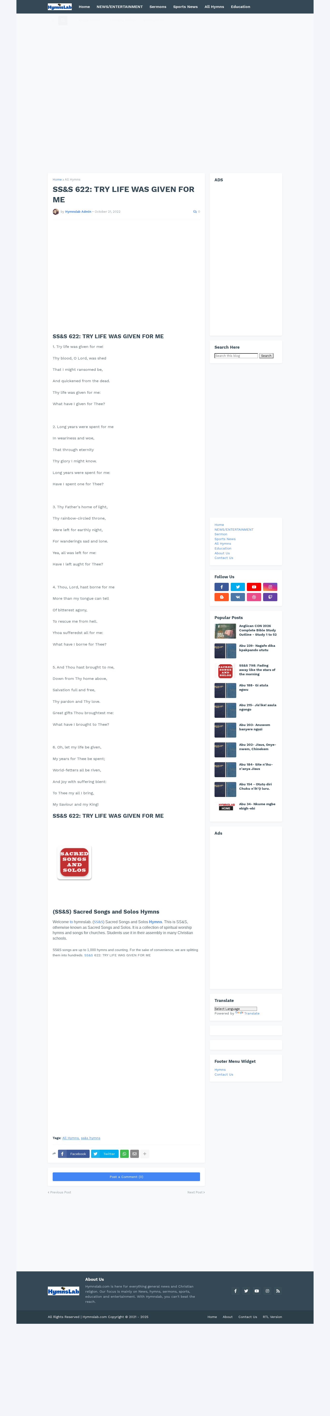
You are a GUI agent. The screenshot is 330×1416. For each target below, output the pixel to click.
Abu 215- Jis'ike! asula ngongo (257, 707)
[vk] (238, 597)
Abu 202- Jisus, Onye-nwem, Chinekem (257, 747)
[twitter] (238, 587)
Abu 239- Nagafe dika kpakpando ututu (257, 648)
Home (57, 179)
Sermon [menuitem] (221, 534)
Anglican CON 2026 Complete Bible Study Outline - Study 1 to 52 (258, 630)
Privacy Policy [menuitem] (123, 20)
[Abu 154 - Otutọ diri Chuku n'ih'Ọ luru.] (225, 789)
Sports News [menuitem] (185, 6)
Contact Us (224, 1074)
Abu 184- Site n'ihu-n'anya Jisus (256, 766)
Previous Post (60, 1192)
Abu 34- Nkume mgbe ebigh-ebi (257, 806)
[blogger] (222, 597)
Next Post (194, 1192)
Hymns (220, 1069)
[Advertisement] (165, 93)
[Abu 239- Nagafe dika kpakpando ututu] (225, 650)
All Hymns (72, 179)
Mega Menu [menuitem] (89, 20)
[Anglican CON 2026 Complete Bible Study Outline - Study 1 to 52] (225, 631)
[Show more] (144, 1154)
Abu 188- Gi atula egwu (253, 687)
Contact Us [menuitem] (154, 20)
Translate (251, 1013)
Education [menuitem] (240, 6)
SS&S (98, 922)
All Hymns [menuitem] (214, 6)
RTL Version (272, 1317)
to (71, 922)
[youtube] (254, 587)
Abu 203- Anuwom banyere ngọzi (254, 727)
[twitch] (270, 597)
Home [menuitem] (84, 6)
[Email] (134, 1154)
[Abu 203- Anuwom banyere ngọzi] (225, 730)
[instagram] (270, 587)
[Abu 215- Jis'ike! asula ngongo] (225, 710)
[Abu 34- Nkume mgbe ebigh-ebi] (225, 809)
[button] (53, 20)
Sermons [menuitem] (158, 6)
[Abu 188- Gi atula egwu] (225, 690)
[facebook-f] (222, 587)
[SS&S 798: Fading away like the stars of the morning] (225, 670)
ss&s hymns (90, 1138)
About (228, 1317)
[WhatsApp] (124, 1154)
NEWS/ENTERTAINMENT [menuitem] (120, 6)
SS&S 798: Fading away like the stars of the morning (257, 669)
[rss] (278, 1291)
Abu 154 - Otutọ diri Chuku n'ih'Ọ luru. (255, 786)
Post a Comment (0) (126, 1177)
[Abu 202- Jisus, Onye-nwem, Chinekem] (225, 749)
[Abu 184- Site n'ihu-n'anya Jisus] (225, 769)
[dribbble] (254, 597)
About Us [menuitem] (222, 553)
